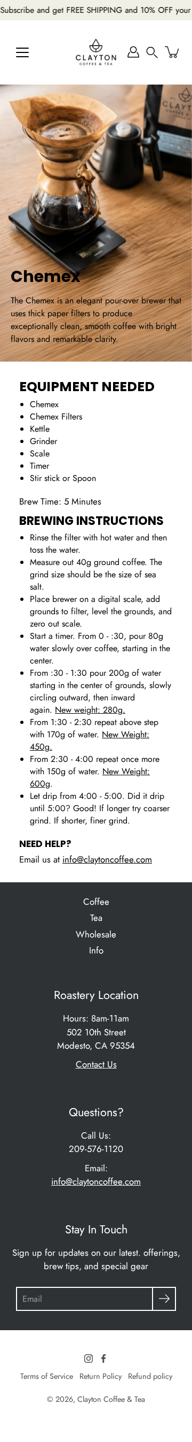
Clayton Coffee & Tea (111, 1399)
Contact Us (96, 1064)
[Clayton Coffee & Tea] (96, 52)
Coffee (96, 901)
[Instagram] (88, 1358)
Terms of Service (46, 1376)
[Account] (133, 51)
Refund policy (150, 1376)
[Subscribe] (164, 1299)
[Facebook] (103, 1358)
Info (96, 950)
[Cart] (172, 51)
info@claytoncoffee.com (107, 859)
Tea (96, 917)
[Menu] (22, 52)
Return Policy (100, 1376)
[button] (152, 51)
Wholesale (96, 934)
